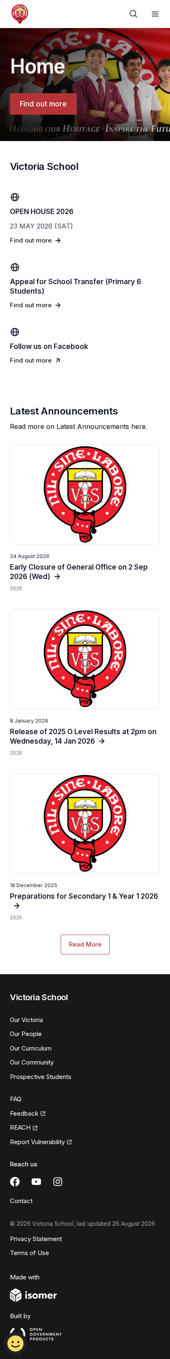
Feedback (24, 1113)
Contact (21, 1201)
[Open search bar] (134, 14)
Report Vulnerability (37, 1142)
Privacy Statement (36, 1239)
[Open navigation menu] (155, 14)
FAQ (15, 1099)
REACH (20, 1127)
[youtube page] (36, 1182)
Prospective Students (40, 1077)
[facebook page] (15, 1182)
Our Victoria (26, 1020)
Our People (26, 1034)
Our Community (32, 1062)
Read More (85, 944)
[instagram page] (58, 1182)
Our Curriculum (31, 1048)
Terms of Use (29, 1253)
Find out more (43, 104)
